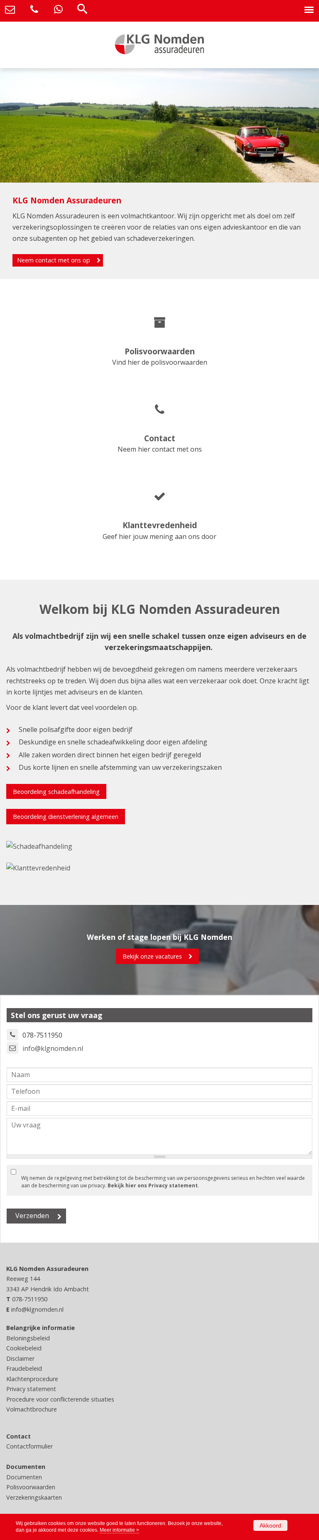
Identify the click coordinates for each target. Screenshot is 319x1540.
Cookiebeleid (24, 1348)
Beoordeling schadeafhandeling (56, 792)
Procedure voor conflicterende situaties (60, 1399)
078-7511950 (29, 1299)
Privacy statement (31, 1389)
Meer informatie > (119, 1530)
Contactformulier (29, 1446)
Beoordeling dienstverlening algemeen (65, 817)
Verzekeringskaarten (34, 1497)
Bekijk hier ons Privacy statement (153, 1185)
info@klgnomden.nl (52, 1048)
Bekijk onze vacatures (152, 956)
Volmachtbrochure (31, 1409)
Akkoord (270, 1525)
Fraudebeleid (24, 1368)
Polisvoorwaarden (30, 1487)
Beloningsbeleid (28, 1338)
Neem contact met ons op (53, 260)
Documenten (24, 1477)
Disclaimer (20, 1358)
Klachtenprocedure (32, 1379)
